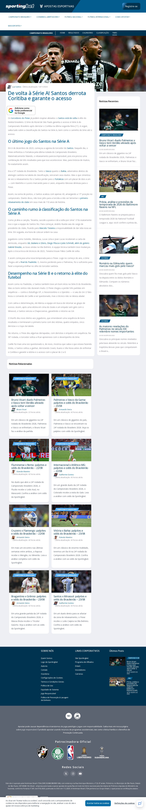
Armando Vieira (65, 409)
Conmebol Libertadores (47, 17)
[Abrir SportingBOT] (139, 803)
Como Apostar (122, 17)
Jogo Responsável (48, 693)
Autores (44, 666)
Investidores (80, 670)
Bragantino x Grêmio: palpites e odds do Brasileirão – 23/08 (28, 598)
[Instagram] (73, 773)
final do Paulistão (29, 262)
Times (114, 33)
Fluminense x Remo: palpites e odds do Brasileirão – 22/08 (28, 466)
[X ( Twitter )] (66, 773)
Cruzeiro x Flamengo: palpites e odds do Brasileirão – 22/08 (28, 532)
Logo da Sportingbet (49, 662)
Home (62, 33)
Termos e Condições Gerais (52, 681)
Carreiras (79, 674)
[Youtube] (80, 773)
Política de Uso (47, 685)
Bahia (63, 171)
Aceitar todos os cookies (98, 803)
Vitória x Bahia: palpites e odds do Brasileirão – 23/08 (69, 532)
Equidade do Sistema (50, 689)
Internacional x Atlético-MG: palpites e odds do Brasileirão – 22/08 (71, 468)
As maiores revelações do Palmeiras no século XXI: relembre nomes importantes (116, 329)
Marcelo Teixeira (47, 228)
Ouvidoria (45, 674)
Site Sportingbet (81, 658)
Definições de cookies (124, 803)
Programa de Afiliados (84, 662)
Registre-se (131, 6)
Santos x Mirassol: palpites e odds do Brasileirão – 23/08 (70, 598)
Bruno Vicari (22, 409)
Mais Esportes (14, 26)
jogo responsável (29, 729)
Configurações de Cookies (52, 677)
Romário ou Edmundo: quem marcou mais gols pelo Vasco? (116, 265)
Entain (77, 666)
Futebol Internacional (98, 17)
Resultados (73, 33)
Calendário (87, 33)
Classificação (102, 33)
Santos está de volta (67, 118)
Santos (70, 148)
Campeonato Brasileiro (19, 17)
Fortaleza (59, 179)
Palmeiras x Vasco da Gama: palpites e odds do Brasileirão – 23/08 (71, 403)
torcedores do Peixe (20, 118)
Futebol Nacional (73, 17)
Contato (44, 670)
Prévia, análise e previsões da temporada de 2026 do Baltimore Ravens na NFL (118, 204)
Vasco (48, 171)
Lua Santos (16, 87)
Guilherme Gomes (66, 474)
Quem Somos (46, 658)
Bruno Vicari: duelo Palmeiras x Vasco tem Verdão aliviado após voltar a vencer (28, 403)
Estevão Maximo (23, 471)
